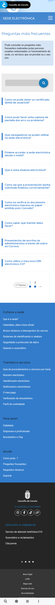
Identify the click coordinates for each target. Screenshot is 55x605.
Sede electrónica (19, 18)
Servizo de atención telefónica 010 (24, 532)
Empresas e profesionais (16, 431)
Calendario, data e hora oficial (18, 325)
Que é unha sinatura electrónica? (25, 170)
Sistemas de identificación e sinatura (22, 336)
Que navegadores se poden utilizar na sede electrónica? (27, 136)
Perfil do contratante (14, 404)
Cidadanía (8, 425)
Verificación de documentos (18, 398)
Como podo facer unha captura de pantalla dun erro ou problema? (26, 119)
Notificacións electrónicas (16, 387)
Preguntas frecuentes (14, 464)
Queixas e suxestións (14, 348)
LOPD (27, 579)
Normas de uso (27, 588)
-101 (48, 568)
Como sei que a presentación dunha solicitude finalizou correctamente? (27, 186)
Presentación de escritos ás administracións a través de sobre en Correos (26, 243)
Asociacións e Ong (13, 437)
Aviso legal (27, 574)
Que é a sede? (10, 319)
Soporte (7, 476)
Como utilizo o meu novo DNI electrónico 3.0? (23, 262)
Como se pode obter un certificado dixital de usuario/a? (27, 101)
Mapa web (27, 583)
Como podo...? (10, 458)
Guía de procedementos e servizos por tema (27, 369)
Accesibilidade (27, 593)
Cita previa (11, 543)
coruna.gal (9, 5)
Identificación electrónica (16, 381)
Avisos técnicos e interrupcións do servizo (25, 331)
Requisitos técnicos (13, 470)
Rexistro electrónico (13, 375)
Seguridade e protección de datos (21, 342)
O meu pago (9, 392)
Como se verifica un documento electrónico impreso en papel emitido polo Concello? (25, 205)
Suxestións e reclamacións (20, 538)
